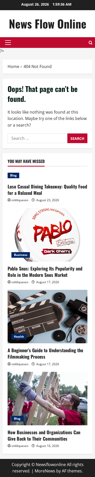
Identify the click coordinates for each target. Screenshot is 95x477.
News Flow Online (47, 23)
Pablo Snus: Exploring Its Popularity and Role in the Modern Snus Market (45, 271)
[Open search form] (90, 43)
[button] (8, 42)
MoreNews (45, 471)
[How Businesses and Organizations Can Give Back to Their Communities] (47, 398)
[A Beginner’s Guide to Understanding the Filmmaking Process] (47, 316)
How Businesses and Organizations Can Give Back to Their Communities (44, 435)
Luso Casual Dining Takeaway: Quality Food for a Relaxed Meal (47, 189)
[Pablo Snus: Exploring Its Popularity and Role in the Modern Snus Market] (47, 235)
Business (20, 255)
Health (19, 336)
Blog (13, 175)
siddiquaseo (19, 200)
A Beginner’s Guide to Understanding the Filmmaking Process (45, 353)
